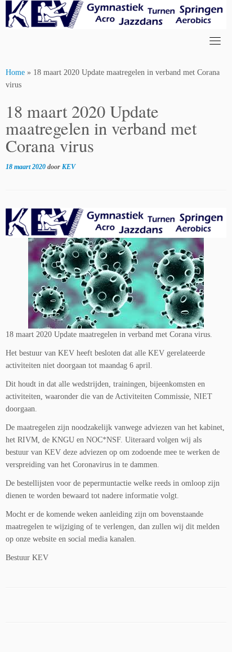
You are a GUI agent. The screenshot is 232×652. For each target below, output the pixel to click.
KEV (68, 167)
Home (15, 72)
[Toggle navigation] (215, 40)
